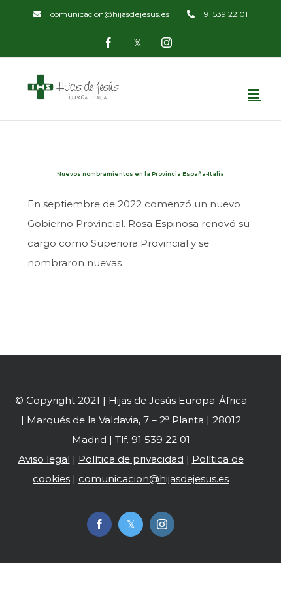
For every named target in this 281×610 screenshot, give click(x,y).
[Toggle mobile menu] (254, 94)
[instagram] (162, 524)
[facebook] (99, 524)
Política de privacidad (131, 459)
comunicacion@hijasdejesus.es (153, 479)
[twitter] (130, 524)
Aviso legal (44, 459)
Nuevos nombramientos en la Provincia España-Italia (140, 174)
